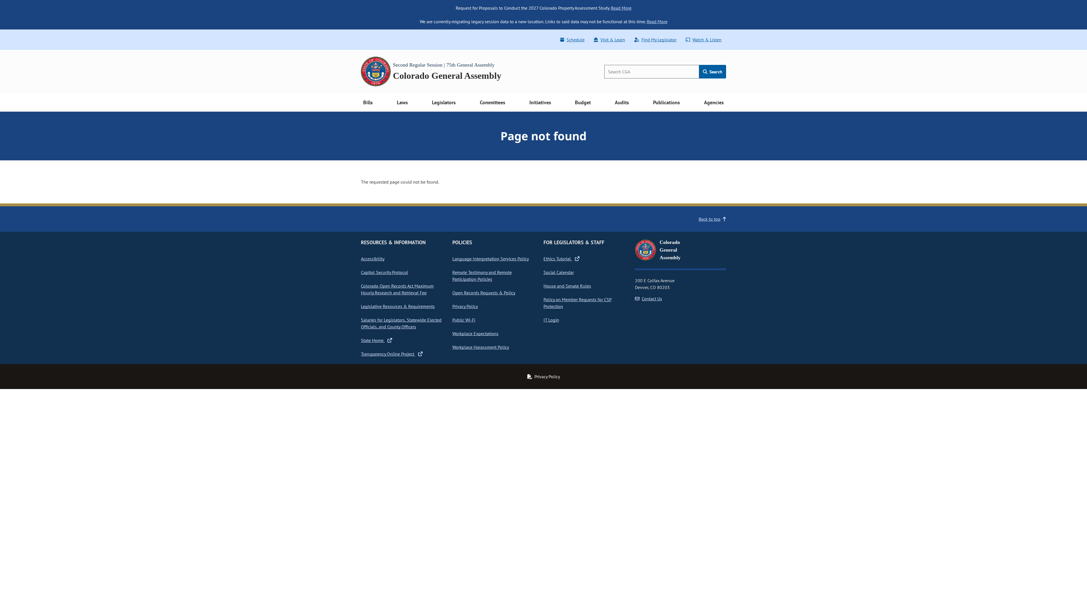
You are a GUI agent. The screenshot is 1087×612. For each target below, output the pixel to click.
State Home (373, 340)
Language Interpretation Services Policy (490, 259)
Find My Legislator (659, 39)
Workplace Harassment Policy (480, 347)
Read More (621, 8)
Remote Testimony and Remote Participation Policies (482, 275)
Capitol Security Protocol (384, 272)
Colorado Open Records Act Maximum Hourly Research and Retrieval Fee (397, 289)
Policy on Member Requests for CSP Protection (578, 303)
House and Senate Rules (567, 286)
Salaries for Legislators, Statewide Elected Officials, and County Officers (401, 323)
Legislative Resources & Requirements (398, 306)
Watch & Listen (707, 39)
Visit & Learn (612, 39)
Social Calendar (559, 272)
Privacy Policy (465, 306)
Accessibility (372, 259)
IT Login (551, 320)
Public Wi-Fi (463, 320)
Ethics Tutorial (558, 259)
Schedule (575, 39)
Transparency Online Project (388, 354)
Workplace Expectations (475, 333)
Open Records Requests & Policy (483, 293)
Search (715, 72)
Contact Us (652, 298)
